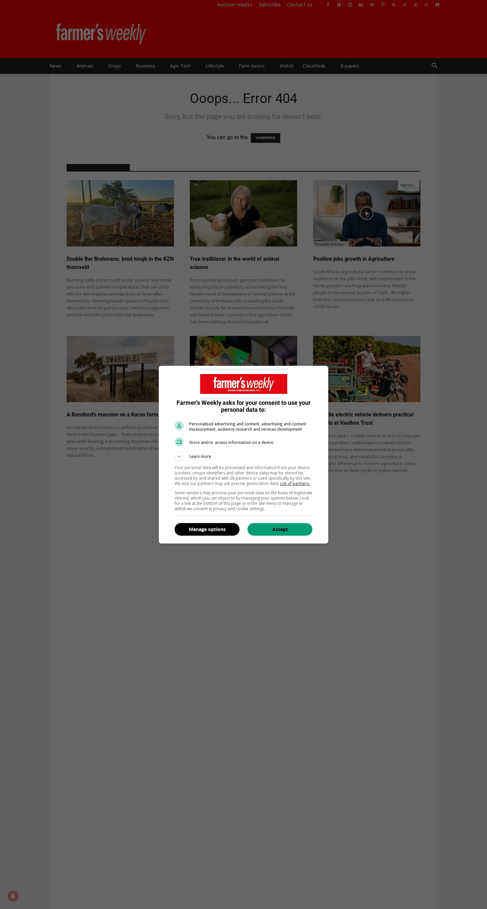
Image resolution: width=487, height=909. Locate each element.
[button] (243, 456)
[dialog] (243, 455)
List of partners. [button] (295, 483)
